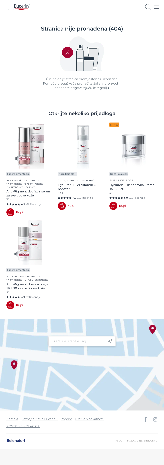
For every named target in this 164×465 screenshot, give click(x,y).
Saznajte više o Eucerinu (40, 419)
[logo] (22, 7)
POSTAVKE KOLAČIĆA (23, 426)
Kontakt (12, 419)
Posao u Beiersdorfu (142, 440)
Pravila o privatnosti (89, 419)
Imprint (66, 419)
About (119, 440)
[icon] (110, 341)
